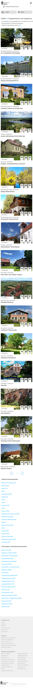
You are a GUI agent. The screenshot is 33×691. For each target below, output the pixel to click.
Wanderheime (4, 657)
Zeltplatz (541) (6, 606)
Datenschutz (4, 631)
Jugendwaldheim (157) (8, 584)
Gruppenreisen (5, 665)
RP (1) (3, 528)
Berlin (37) (4, 488)
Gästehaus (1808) (6, 570)
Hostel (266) (5, 572)
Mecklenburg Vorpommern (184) (10, 514)
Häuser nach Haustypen (7, 643)
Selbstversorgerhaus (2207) (9, 595)
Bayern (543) (5, 485)
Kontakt (3, 625)
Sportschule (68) (6, 601)
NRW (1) (4, 522)
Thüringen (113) (6, 542)
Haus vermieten (5, 627)
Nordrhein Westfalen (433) (9, 519)
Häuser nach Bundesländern (8, 637)
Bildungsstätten (5, 653)
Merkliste (3, 624)
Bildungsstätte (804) (7, 558)
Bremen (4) (5, 497)
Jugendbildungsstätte (7, 670)
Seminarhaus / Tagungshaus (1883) (11, 598)
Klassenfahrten (22, 659)
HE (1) (3, 508)
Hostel (3, 668)
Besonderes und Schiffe (7, 659)
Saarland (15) (5, 531)
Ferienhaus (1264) (7, 564)
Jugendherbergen (22, 655)
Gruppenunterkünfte (6, 666)
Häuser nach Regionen (7, 639)
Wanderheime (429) (7, 604)
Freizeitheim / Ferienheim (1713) (10, 567)
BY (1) (3, 502)
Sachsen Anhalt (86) (7, 536)
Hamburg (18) (5, 505)
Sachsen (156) (5, 533)
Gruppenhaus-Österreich (8, 661)
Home (2, 622)
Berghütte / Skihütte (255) (9, 553)
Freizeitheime (4, 655)
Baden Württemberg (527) (9, 483)
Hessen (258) (5, 511)
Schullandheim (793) (7, 592)
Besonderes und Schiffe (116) (10, 555)
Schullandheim (21, 663)
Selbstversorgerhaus (23, 665)
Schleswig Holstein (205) (9, 539)
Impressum (4, 629)
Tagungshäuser (22, 668)
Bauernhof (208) (6, 550)
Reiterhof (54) (5, 589)
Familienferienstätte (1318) (9, 561)
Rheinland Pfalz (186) (7, 525)
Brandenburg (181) (7, 494)
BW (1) (3, 500)
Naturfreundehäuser (23, 661)
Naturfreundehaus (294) (8, 587)
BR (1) (3, 491)
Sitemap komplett (6, 647)
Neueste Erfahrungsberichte (8, 645)
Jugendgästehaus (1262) (8, 578)
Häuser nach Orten (6, 641)
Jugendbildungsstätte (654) (9, 575)
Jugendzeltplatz (22, 657)
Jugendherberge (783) (8, 581)
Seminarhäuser (22, 666)
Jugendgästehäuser (23, 653)
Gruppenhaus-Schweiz (7, 663)
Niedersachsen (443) (7, 516)
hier (20, 25)
